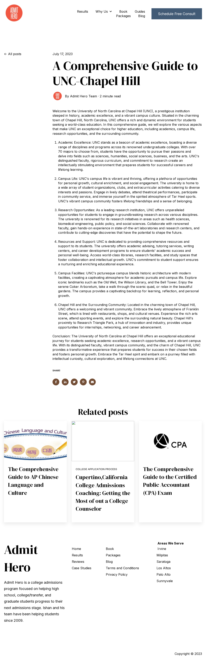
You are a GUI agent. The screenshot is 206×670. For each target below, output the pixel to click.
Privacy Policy (117, 574)
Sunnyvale (165, 581)
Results (82, 11)
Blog (141, 16)
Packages (123, 16)
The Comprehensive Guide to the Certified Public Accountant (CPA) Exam (170, 481)
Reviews (78, 562)
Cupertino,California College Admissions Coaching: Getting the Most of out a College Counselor (103, 493)
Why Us (102, 11)
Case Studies (81, 568)
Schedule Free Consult (176, 14)
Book (123, 11)
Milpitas (162, 555)
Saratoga (163, 562)
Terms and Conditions (122, 568)
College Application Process (96, 469)
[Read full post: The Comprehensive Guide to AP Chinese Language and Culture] (35, 441)
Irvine (162, 549)
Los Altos (164, 568)
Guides (140, 11)
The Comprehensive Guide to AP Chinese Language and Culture (33, 481)
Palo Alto (164, 574)
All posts (14, 54)
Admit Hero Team (83, 96)
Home (76, 549)
